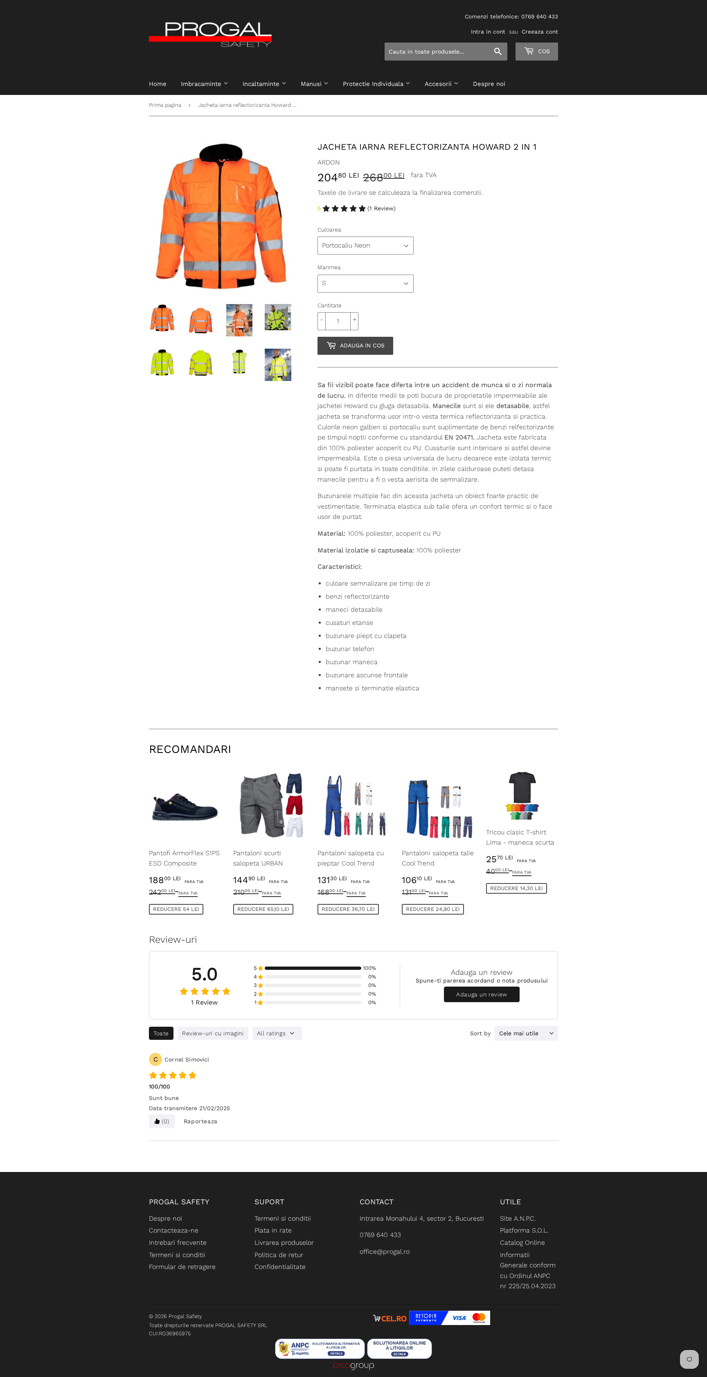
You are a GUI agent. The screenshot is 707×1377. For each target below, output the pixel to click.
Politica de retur (278, 1255)
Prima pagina (165, 105)
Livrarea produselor (284, 1242)
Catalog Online (522, 1242)
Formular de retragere (182, 1267)
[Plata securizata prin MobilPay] (449, 1323)
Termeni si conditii (177, 1255)
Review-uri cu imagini (213, 1033)
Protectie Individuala (374, 84)
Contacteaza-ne (173, 1230)
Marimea (329, 267)
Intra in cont (488, 31)
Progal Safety (185, 1316)
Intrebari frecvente (178, 1242)
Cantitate (329, 305)
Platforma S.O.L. (524, 1230)
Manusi (312, 84)
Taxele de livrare (342, 192)
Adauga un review (481, 994)
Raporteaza (201, 1121)
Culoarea (329, 229)
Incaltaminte (262, 84)
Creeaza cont (540, 31)
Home (158, 84)
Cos (543, 51)
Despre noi (489, 84)
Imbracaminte (202, 84)
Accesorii (439, 84)
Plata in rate (273, 1230)
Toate (161, 1033)
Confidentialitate (280, 1267)
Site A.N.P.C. (518, 1218)
